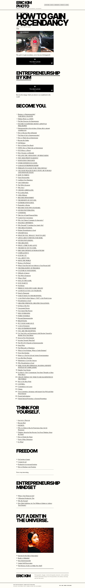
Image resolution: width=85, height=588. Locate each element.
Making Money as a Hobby (25, 119)
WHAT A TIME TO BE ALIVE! (27, 245)
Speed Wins (21, 345)
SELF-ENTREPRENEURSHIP (27, 328)
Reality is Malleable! (24, 558)
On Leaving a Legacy (24, 459)
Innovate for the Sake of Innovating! (28, 556)
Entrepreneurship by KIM (38, 75)
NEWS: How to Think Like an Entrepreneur (30, 148)
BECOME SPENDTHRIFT (26, 198)
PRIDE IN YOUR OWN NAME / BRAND (30, 288)
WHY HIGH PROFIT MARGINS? (28, 158)
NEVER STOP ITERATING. (26, 210)
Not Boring (21, 285)
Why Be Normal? (23, 501)
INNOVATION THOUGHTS (26, 160)
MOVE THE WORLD (24, 260)
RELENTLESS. (22, 321)
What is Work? (22, 278)
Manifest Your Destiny (24, 370)
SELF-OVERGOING (24, 313)
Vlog (17, 28)
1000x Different (22, 195)
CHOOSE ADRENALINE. (26, 190)
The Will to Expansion (24, 275)
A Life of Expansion (24, 326)
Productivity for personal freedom (27, 464)
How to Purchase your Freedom (27, 467)
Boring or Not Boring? (24, 263)
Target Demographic (23, 177)
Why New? (21, 188)
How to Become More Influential (27, 133)
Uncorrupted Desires (24, 308)
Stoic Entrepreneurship (24, 561)
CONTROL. (21, 384)
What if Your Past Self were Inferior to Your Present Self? (34, 265)
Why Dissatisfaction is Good (26, 363)
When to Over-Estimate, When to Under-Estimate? (32, 350)
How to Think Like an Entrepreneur (28, 138)
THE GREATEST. (23, 243)
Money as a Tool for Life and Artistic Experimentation (33, 355)
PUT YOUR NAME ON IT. (26, 323)
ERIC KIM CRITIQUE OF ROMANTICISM (31, 250)
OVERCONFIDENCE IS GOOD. (27, 163)
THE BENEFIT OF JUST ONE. (27, 200)
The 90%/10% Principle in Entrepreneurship (30, 343)
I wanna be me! (22, 462)
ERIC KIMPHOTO (24, 4)
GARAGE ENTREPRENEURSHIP (28, 165)
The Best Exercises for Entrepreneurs (28, 121)
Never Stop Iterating (23, 353)
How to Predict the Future (25, 437)
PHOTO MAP (69, 585)
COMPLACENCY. (23, 253)
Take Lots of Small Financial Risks (28, 215)
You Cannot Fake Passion (25, 311)
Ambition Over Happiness (25, 180)
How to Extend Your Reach (25, 145)
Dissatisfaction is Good (24, 301)
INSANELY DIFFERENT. (25, 223)
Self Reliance (21, 143)
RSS (60, 585)
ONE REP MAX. (23, 233)
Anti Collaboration (23, 182)
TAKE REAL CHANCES (25, 116)
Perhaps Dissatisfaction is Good (27, 230)
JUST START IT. (23, 283)
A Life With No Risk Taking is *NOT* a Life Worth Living (35, 298)
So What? (21, 442)
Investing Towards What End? (26, 340)
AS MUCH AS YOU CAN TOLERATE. (30, 291)
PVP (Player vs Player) (24, 150)
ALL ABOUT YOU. (24, 258)
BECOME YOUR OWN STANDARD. (29, 208)
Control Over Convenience (25, 218)
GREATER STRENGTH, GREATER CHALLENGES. (33, 303)
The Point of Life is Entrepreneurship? (28, 135)
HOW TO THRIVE (23, 175)
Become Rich (22, 423)
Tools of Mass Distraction (25, 439)
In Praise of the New (24, 306)
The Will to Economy (24, 185)
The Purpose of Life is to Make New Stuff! (30, 566)
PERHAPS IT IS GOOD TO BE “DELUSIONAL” (32, 168)
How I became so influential (26, 153)
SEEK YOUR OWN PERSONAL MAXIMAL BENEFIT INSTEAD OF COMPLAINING (34, 366)
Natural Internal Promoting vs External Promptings (32, 398)
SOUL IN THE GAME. (25, 280)
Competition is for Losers (25, 386)
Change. (20, 389)
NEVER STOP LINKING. (25, 240)
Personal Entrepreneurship (25, 318)
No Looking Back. (23, 193)
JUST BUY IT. (22, 255)
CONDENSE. (22, 213)
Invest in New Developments (26, 338)
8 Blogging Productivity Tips (26, 498)
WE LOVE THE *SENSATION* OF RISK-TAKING (33, 155)
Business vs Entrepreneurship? (26, 114)
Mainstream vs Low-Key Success (27, 360)
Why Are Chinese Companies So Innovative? (30, 220)
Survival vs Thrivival (24, 420)
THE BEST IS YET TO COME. (27, 248)
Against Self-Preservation (25, 563)
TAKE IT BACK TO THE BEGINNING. (30, 296)
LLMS (62, 585)
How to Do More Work (24, 381)
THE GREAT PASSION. (25, 228)
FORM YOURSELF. (24, 316)
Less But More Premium (25, 358)
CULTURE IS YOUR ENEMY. (27, 270)
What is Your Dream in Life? (26, 496)
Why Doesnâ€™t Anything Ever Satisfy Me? (31, 225)
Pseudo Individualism (24, 396)
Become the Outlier (23, 140)
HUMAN (65, 585)
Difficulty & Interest (23, 273)
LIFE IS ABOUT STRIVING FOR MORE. (30, 238)
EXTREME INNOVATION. (26, 203)
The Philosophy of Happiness (26, 348)
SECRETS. (21, 425)
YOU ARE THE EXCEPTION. (27, 331)
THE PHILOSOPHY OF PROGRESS (29, 268)
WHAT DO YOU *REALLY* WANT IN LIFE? (32, 235)
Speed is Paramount (23, 293)
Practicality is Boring (24, 205)
